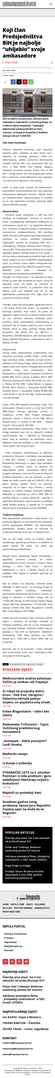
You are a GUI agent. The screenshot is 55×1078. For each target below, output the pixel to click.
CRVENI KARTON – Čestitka (21, 1023)
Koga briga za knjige (17, 865)
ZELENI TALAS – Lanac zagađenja (26, 1029)
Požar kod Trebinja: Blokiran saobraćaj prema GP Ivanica (23, 848)
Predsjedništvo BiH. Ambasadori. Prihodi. (26, 664)
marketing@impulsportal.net (18, 1048)
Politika (11, 62)
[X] (19, 81)
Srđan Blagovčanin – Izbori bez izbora (26, 713)
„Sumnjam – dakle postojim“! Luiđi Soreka (25, 743)
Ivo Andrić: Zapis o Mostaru (22, 1017)
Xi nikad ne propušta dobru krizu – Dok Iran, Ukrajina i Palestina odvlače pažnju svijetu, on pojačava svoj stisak (26, 696)
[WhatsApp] (30, 81)
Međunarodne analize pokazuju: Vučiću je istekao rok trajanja (27, 680)
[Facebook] (13, 81)
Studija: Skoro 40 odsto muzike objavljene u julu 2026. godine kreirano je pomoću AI (24, 875)
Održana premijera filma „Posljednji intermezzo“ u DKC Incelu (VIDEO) (27, 858)
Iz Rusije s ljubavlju (17, 763)
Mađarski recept (15, 754)
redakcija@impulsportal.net (17, 1043)
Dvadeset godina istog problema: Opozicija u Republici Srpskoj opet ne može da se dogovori (27, 807)
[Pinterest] (25, 81)
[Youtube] (26, 961)
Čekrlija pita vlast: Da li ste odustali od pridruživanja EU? (27, 839)
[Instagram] (12, 961)
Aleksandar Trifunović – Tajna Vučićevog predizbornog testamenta (25, 728)
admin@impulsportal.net (15, 1054)
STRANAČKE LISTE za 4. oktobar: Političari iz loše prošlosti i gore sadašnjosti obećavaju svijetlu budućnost (27, 777)
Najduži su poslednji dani (22, 792)
